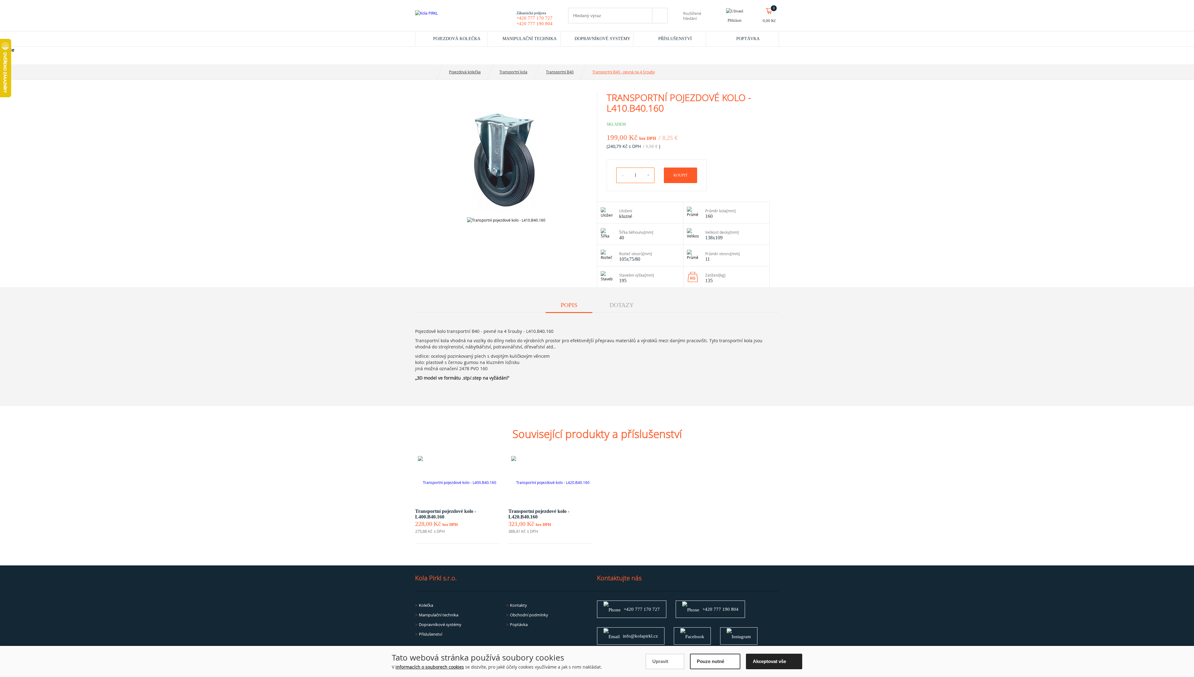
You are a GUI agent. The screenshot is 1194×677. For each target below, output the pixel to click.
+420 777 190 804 (534, 23)
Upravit (660, 661)
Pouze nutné (710, 661)
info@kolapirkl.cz (640, 635)
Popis (569, 305)
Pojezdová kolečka (456, 38)
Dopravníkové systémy (602, 38)
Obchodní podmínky (529, 615)
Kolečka (426, 605)
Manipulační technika (529, 38)
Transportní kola (513, 71)
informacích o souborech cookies (430, 667)
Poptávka (748, 38)
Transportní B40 (560, 71)
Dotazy (621, 305)
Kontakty (518, 605)
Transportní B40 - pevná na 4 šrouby (623, 71)
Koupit (680, 175)
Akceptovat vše (769, 661)
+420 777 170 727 (534, 18)
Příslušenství (675, 38)
